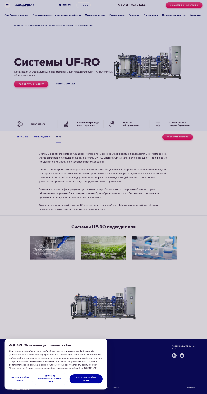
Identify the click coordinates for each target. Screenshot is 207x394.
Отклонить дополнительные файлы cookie (50, 379)
